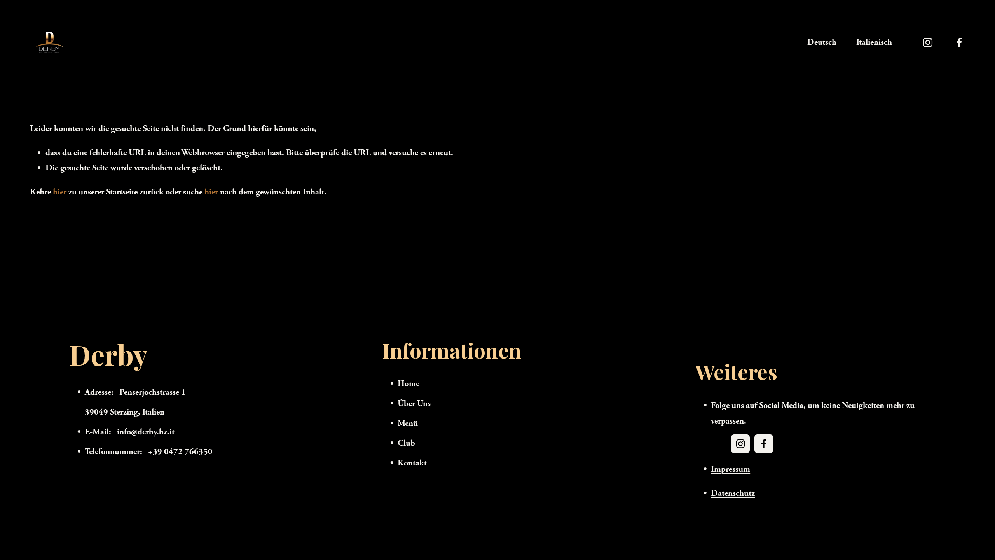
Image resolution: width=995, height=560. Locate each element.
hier (59, 192)
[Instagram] (928, 42)
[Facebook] (959, 42)
